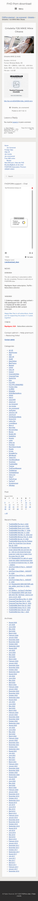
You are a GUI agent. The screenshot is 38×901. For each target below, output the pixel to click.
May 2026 (12, 629)
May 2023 (12, 706)
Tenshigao (12, 462)
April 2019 (12, 811)
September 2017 (14, 852)
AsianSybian (13, 361)
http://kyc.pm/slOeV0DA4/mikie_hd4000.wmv (18, 101)
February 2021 (13, 764)
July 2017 (12, 856)
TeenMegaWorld (14, 460)
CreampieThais (14, 376)
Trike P (11, 477)
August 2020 (13, 777)
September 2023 (14, 697)
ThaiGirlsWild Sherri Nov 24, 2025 (20, 605)
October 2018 (13, 824)
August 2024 (13, 674)
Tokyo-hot (12, 475)
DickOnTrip (12, 378)
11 (30, 502)
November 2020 (14, 770)
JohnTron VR (13, 412)
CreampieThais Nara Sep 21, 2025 (20, 603)
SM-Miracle (12, 455)
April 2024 (12, 682)
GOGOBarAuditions (15, 393)
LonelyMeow (13, 423)
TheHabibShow (14, 472)
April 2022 (12, 734)
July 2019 (12, 805)
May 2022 (12, 732)
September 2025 (14, 646)
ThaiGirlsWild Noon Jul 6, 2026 (19, 526)
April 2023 (12, 708)
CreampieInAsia (14, 374)
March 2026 (13, 633)
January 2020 (13, 792)
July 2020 (12, 779)
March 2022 (13, 736)
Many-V (11, 425)
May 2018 (12, 835)
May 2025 (12, 655)
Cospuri (11, 372)
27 (9, 509)
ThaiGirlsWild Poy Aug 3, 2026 (18, 524)
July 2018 (12, 830)
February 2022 (13, 738)
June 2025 (12, 652)
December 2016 (14, 871)
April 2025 (12, 657)
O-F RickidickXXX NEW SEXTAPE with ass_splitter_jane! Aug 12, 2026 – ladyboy (21, 586)
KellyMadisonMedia (15, 417)
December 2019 (14, 794)
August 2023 (13, 700)
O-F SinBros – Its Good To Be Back (20, 590)
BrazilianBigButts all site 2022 (14, 165)
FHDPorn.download (8, 17)
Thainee (11, 466)
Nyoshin (11, 438)
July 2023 (12, 702)
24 (26, 507)
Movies (9, 160)
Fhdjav (34, 894)
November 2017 (14, 847)
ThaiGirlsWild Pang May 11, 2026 (19, 530)
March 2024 (13, 685)
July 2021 (12, 753)
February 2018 (13, 841)
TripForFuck (13, 479)
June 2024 (12, 678)
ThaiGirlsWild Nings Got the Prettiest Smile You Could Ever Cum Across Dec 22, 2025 (20, 543)
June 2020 (12, 781)
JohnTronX (12, 415)
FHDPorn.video (26, 894)
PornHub (11, 445)
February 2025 (13, 661)
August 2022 (13, 725)
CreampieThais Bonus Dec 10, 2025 (20, 599)
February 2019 (13, 815)
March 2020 (13, 787)
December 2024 (14, 665)
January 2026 (13, 637)
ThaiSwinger (13, 470)
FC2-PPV (12, 382)
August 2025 (13, 648)
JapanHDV (12, 400)
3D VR (11, 350)
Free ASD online (10, 158)
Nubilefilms (12, 436)
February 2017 (13, 867)
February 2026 (13, 635)
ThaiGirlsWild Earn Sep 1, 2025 (19, 612)
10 (26, 502)
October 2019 (13, 798)
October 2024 (13, 670)
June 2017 (12, 858)
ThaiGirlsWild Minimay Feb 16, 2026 (20, 537)
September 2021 (14, 749)
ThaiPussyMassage (15, 468)
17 (26, 505)
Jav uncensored (21, 17)
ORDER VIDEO (9, 169)
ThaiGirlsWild (13, 464)
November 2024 (14, 667)
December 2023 (14, 691)
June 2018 (12, 832)
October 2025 (13, 644)
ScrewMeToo (13, 453)
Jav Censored (11, 148)
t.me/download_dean (12, 262)
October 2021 (13, 747)
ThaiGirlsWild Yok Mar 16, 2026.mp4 (20, 535)
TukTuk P (12, 481)
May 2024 (12, 680)
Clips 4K (7, 152)
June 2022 (12, 730)
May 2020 (12, 783)
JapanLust (12, 402)
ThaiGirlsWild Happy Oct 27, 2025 (20, 608)
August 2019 (13, 802)
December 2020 (14, 768)
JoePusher (12, 410)
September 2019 (14, 800)
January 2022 (13, 740)
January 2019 (13, 817)
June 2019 (12, 807)
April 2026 (12, 631)
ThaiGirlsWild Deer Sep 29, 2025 (19, 610)
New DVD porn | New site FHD (14, 163)
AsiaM (11, 359)
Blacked (11, 365)
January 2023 (13, 715)
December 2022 (14, 717)
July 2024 (12, 676)
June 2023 (12, 704)
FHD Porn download (19, 4)
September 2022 (14, 723)
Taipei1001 (12, 457)
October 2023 (13, 695)
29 (18, 509)
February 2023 (13, 712)
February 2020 (13, 790)
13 (9, 505)
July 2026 (12, 625)
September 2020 (14, 775)
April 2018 (12, 837)
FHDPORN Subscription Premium (15, 167)
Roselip (11, 449)
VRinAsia (12, 485)
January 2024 (13, 689)
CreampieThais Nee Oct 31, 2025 (19, 601)
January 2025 (13, 663)
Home (6, 145)
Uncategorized (13, 483)
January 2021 (13, 766)
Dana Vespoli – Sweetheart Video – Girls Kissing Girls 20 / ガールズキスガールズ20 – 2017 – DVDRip (11, 130)
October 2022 (13, 721)
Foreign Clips (9, 150)
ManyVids (12, 427)
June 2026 (12, 627)
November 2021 (14, 745)
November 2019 (14, 796)
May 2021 (12, 757)
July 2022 (12, 727)
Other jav (12, 442)
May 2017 (12, 860)
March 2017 (13, 865)
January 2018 (13, 843)
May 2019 (12, 809)
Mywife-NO (12, 434)
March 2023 (13, 710)
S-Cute (11, 451)
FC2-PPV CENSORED (16, 385)
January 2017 (13, 869)
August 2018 (13, 828)
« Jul (6, 513)
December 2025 (14, 640)
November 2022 (14, 719)
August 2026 (13, 622)
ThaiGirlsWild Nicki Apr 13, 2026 (19, 532)
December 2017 (14, 845)
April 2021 (12, 760)
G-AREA (11, 389)
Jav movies (8, 154)
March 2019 (13, 813)
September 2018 (14, 826)
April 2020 (12, 785)
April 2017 (12, 862)
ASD (10, 355)
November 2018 (14, 822)
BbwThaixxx (13, 363)
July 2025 (12, 650)
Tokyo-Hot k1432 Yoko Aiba (27, 128)
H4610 (11, 397)
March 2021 (13, 762)
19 (5, 507)
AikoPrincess (13, 352)
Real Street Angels (15, 447)
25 (30, 507)
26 (5, 509)
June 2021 (12, 755)
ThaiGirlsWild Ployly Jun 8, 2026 (19, 528)
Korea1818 (12, 419)
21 (13, 507)
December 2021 (14, 742)
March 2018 (13, 839)
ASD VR (11, 357)
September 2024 (14, 672)
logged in (15, 122)
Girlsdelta (31, 17)
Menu (20, 8)
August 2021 (13, 751)
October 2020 (13, 772)
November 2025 (14, 642)
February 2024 (13, 687)
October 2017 (13, 850)
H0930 (11, 395)
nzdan (11, 440)
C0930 (11, 367)
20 (9, 507)
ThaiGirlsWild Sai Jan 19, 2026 (19, 539)
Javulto (19, 896)
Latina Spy (12, 421)
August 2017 (13, 854)
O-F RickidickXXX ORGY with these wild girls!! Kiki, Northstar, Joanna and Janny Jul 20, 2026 (21, 595)
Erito (10, 380)
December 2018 (14, 820)
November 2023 (14, 693)
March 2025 (13, 659)
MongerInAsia (13, 430)
